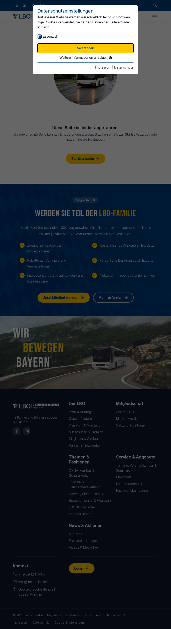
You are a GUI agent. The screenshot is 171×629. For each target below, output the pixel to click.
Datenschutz (123, 67)
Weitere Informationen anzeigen (83, 57)
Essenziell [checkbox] (50, 36)
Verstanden (85, 48)
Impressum (103, 67)
